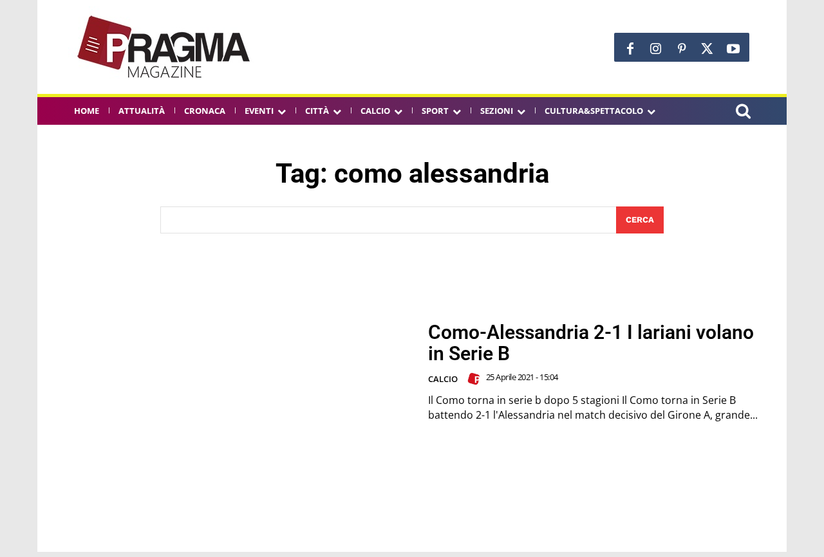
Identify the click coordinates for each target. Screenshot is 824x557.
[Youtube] (733, 49)
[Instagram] (656, 49)
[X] (707, 49)
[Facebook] (630, 49)
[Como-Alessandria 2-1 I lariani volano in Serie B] (232, 372)
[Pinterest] (681, 49)
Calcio (443, 379)
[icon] (743, 113)
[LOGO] (164, 46)
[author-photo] (475, 378)
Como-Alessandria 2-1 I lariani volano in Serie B (591, 343)
